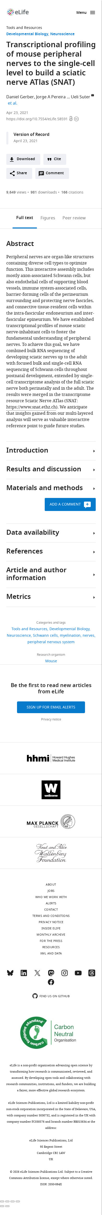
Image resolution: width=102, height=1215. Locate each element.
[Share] (7, 1201)
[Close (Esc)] (2, 1201)
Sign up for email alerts (51, 707)
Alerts (51, 903)
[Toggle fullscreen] (12, 1201)
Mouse (51, 661)
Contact (51, 909)
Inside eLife (51, 928)
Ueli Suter (80, 97)
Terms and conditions (51, 916)
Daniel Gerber (20, 97)
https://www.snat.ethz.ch (31, 407)
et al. (13, 103)
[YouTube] (78, 975)
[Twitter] (37, 975)
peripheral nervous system (51, 642)
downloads (44, 192)
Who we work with (51, 897)
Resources (51, 947)
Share (22, 173)
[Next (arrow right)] (7, 1206)
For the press (51, 941)
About (51, 884)
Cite (57, 159)
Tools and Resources (24, 28)
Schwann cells (45, 635)
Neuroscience (62, 34)
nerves (88, 635)
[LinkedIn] (23, 975)
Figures (48, 218)
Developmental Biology (27, 34)
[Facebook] (51, 984)
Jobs (51, 891)
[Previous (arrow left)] (2, 1206)
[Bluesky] (10, 975)
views (16, 192)
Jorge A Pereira (51, 97)
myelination (70, 635)
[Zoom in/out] (18, 1201)
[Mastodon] (51, 975)
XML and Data (51, 953)
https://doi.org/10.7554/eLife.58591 (37, 119)
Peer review (74, 218)
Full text (24, 218)
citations (72, 192)
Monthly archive (51, 935)
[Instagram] (64, 975)
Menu (81, 13)
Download (26, 159)
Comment (56, 174)
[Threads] (91, 975)
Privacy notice (51, 719)
